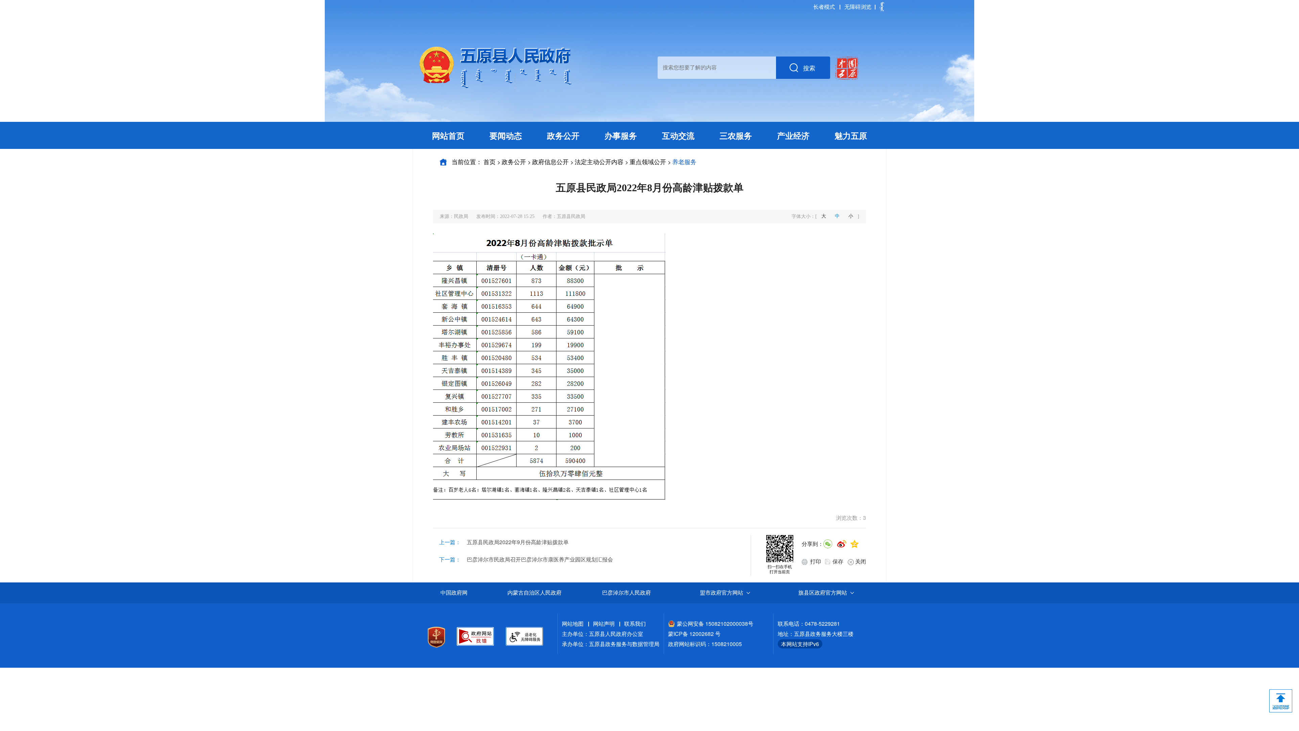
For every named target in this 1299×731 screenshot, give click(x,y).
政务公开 (514, 161)
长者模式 (824, 6)
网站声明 (604, 623)
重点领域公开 (648, 161)
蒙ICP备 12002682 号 (694, 634)
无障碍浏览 (857, 6)
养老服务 (684, 161)
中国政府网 (454, 593)
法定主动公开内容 (599, 161)
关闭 (860, 561)
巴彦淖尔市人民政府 (626, 593)
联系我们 (635, 623)
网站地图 (573, 623)
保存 (838, 561)
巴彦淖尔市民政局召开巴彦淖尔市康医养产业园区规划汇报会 (540, 559)
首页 (489, 161)
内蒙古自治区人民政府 (534, 593)
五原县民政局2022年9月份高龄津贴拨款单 (518, 542)
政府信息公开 (550, 161)
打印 (815, 561)
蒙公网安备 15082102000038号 (715, 623)
